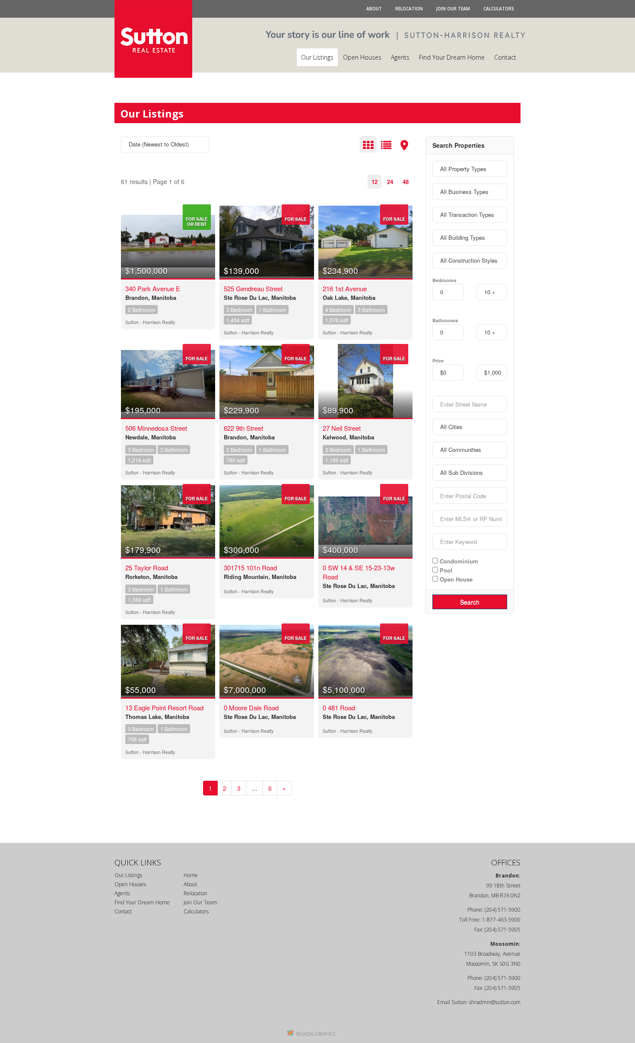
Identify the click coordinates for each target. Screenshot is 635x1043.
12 (374, 182)
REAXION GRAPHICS (315, 1034)
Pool (445, 570)
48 (406, 182)
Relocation (409, 9)
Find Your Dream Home (452, 57)
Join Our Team (453, 9)
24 (390, 182)
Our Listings (317, 57)
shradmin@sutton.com (495, 1002)
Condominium (458, 561)
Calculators (498, 9)
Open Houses (362, 57)
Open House (455, 579)
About (374, 9)
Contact (505, 57)
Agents (400, 57)
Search (469, 602)
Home (191, 875)
